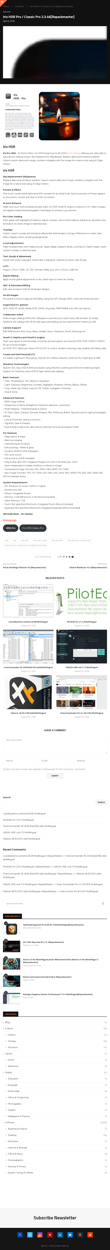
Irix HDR (24, 541)
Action (57, 1060)
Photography (57, 1104)
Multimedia (57, 1091)
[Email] (70, 1234)
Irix (14, 541)
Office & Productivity (57, 1097)
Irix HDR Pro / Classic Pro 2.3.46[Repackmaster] (25, 545)
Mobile (56, 1072)
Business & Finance (57, 1129)
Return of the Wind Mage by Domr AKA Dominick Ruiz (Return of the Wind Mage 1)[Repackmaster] (60, 961)
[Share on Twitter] (67, 557)
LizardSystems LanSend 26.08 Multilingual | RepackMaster (32, 856)
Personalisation (57, 1160)
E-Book (56, 1028)
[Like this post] (61, 557)
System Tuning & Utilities (57, 1172)
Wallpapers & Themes (57, 1116)
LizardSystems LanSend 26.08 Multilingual (28, 621)
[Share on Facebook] (63, 557)
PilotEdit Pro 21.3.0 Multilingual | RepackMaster (26, 866)
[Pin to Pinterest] (69, 557)
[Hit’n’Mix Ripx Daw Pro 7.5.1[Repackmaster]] (11, 946)
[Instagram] (40, 1234)
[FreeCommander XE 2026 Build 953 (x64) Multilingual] (28, 646)
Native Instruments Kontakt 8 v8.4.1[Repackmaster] (47, 976)
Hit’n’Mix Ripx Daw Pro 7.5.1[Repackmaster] (43, 942)
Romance (57, 1047)
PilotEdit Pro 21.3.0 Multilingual (81, 621)
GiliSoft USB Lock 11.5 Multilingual (82, 667)
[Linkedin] (60, 1234)
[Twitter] (30, 1234)
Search (7, 797)
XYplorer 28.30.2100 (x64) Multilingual (28, 712)
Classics (57, 1035)
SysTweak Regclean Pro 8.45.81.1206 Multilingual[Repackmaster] (53, 924)
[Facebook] (19, 1234)
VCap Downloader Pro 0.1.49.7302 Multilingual (81, 712)
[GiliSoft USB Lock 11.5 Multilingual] (81, 646)
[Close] (3, 3)
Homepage (9, 520)
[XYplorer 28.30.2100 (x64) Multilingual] (28, 692)
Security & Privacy (57, 1166)
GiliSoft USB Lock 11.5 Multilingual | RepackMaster (28, 884)
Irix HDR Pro (57, 541)
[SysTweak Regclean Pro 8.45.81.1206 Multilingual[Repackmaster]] (11, 929)
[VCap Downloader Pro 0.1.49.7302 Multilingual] (81, 692)
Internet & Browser (57, 1147)
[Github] (80, 1234)
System (57, 1110)
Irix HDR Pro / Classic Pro (79, 541)
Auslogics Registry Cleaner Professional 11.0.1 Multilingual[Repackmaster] (58, 994)
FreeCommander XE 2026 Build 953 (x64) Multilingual (28, 667)
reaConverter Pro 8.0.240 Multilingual (79, 891)
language (57, 1085)
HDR (6, 541)
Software (19, 6)
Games (56, 1053)
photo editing (74, 153)
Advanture (57, 1066)
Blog (56, 1022)
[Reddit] (90, 1234)
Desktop (57, 1135)
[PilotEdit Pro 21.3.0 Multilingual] (81, 601)
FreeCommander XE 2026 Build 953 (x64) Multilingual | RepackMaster (37, 873)
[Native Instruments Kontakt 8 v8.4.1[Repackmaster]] (11, 981)
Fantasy (57, 1041)
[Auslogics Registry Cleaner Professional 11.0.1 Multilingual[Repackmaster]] (11, 998)
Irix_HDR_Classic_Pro (33, 528)
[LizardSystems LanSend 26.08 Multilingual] (28, 601)
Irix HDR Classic (40, 541)
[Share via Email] (73, 557)
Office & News (57, 1154)
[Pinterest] (50, 1234)
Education (57, 1078)
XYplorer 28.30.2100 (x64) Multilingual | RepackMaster (29, 891)
